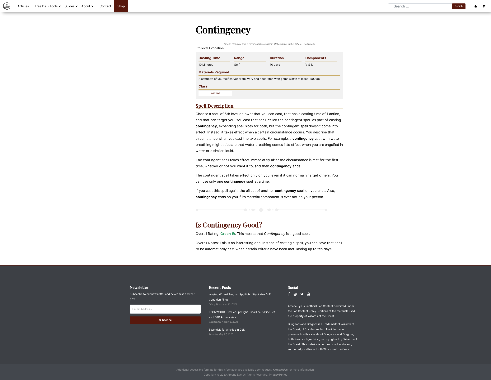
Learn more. (309, 43)
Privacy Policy (278, 374)
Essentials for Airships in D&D (227, 329)
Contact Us (280, 369)
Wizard (215, 93)
